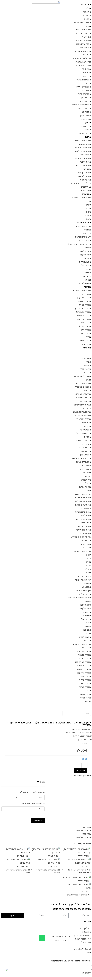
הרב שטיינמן (85, 101)
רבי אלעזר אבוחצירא (82, 58)
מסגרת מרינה (85, 333)
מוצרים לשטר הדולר (82, 22)
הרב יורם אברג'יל (84, 80)
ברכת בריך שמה (84, 173)
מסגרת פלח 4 (85, 326)
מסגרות (87, 287)
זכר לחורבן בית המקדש (81, 183)
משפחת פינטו (85, 48)
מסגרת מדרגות (84, 301)
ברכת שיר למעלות (83, 148)
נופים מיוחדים (85, 262)
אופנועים (87, 276)
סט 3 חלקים (85, 255)
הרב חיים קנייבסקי (83, 33)
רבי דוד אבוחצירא (83, 65)
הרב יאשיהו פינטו (83, 44)
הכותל (88, 130)
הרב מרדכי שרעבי (83, 108)
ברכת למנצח (85, 162)
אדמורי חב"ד (85, 15)
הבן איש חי (86, 37)
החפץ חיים (86, 90)
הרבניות (87, 19)
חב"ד (88, 8)
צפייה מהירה (83, 855)
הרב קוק (87, 83)
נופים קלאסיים (84, 283)
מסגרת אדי (86, 323)
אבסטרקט (86, 233)
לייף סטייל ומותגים (83, 237)
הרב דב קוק (86, 97)
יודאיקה (87, 122)
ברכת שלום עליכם (83, 151)
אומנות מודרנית (84, 223)
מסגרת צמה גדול (83, 312)
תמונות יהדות (85, 133)
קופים (88, 201)
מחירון (88, 337)
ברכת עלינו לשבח (83, 176)
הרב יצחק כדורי (84, 94)
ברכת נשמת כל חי (83, 144)
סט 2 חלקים (85, 251)
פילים (88, 212)
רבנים (88, 26)
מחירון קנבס (85, 340)
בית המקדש (86, 126)
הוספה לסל (80, 770)
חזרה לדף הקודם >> (82, 775)
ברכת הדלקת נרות (83, 158)
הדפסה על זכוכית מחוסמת (33, 803)
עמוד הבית (86, 5)
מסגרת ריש (86, 330)
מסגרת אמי (86, 294)
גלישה (88, 269)
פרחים (88, 248)
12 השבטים (86, 187)
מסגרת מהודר (85, 305)
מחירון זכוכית (85, 344)
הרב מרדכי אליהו (83, 87)
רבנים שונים (86, 119)
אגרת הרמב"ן (85, 155)
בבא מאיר (86, 72)
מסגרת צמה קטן (84, 315)
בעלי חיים (86, 194)
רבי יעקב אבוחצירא (83, 62)
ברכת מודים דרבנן (83, 165)
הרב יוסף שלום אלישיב (81, 105)
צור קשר (87, 348)
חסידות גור (86, 112)
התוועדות (87, 12)
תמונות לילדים (84, 240)
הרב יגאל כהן (85, 76)
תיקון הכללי (86, 169)
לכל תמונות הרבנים (82, 30)
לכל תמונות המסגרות (81, 290)
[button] (77, 353)
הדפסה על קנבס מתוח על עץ (31, 792)
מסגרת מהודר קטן (83, 308)
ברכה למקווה (85, 180)
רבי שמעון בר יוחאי (83, 40)
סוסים (88, 205)
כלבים (88, 219)
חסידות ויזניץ (85, 115)
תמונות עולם (85, 265)
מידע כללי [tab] (86, 827)
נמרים (88, 208)
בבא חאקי (86, 69)
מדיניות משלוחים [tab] (83, 830)
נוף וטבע (87, 258)
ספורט (88, 273)
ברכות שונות (85, 190)
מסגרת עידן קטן (84, 319)
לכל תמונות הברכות (82, 140)
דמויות (88, 280)
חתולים (88, 215)
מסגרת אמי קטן (84, 298)
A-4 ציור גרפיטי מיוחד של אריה (79, 895)
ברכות (88, 137)
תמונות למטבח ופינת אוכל (79, 244)
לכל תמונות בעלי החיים (81, 198)
